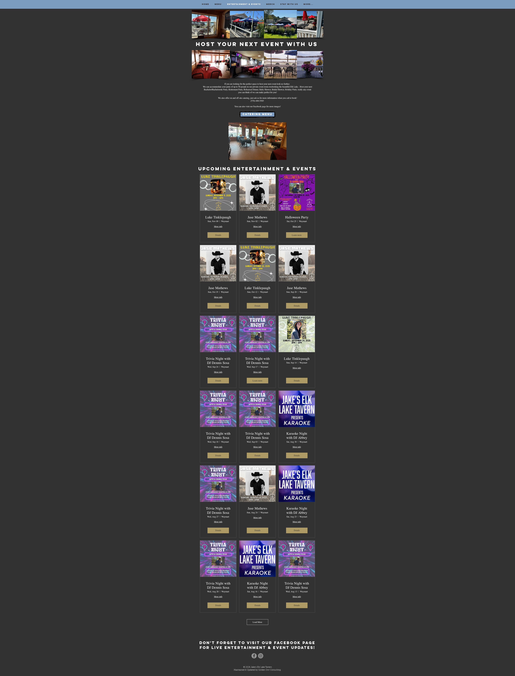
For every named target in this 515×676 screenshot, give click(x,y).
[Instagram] (260, 655)
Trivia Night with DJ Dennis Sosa (218, 360)
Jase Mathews (257, 217)
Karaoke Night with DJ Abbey (296, 435)
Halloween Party (296, 217)
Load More (257, 622)
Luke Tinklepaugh (218, 217)
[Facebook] (254, 655)
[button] (257, 141)
